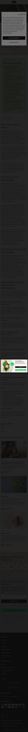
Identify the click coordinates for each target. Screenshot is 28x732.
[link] (20, 370)
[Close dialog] (26, 360)
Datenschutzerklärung (18, 371)
